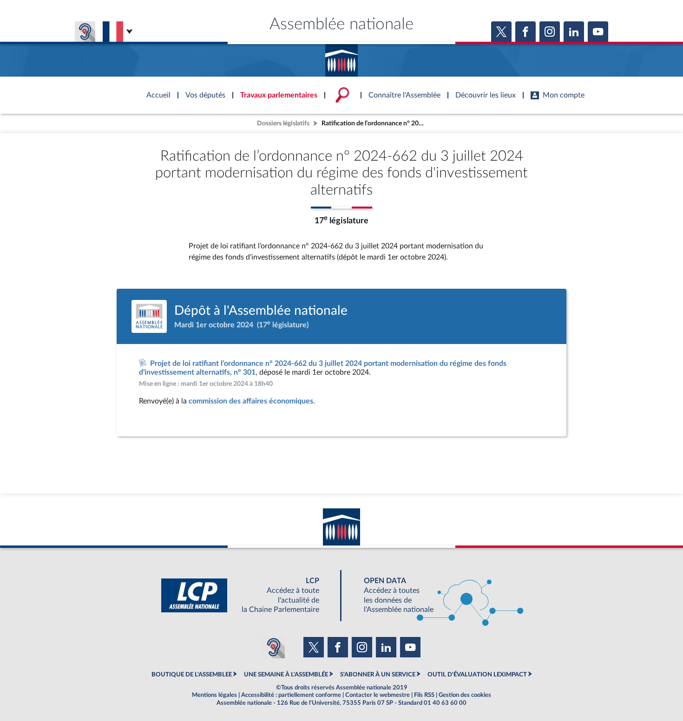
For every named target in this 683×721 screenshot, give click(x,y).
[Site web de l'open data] (435, 595)
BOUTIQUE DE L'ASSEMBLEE (191, 674)
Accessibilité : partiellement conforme (291, 695)
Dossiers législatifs (283, 123)
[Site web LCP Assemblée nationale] (247, 595)
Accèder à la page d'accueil (341, 57)
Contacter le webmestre (377, 695)
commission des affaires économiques (251, 401)
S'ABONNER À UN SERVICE (377, 674)
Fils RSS (424, 695)
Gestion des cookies (465, 695)
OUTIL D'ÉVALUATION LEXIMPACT (477, 674)
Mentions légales (214, 695)
